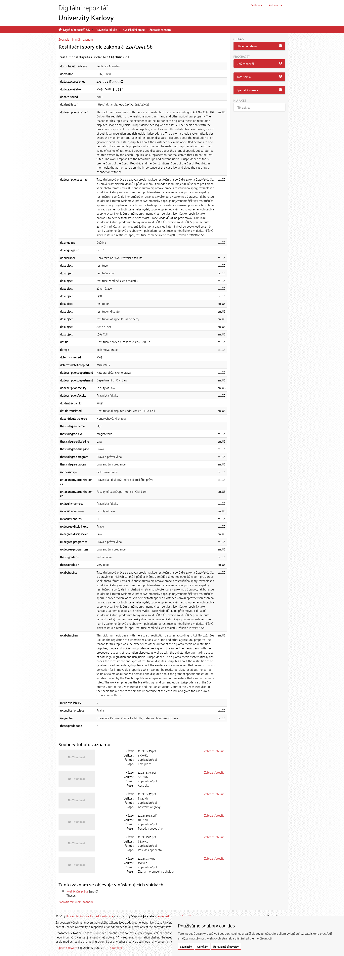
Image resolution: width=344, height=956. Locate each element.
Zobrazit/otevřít (214, 751)
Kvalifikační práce (134, 29)
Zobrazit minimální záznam (76, 39)
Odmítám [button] (202, 946)
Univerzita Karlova (77, 916)
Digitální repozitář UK (76, 29)
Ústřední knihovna (101, 916)
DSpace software (66, 947)
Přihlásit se (243, 107)
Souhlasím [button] (186, 946)
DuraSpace (116, 947)
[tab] (259, 46)
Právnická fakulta (106, 29)
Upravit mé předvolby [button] (226, 946)
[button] (257, 5)
